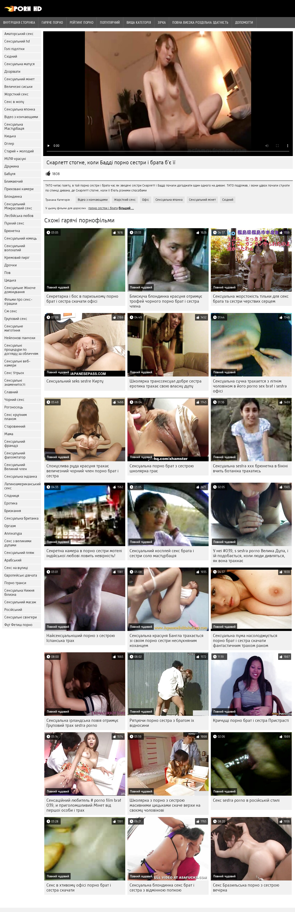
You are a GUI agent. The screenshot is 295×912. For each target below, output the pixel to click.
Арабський (12, 560)
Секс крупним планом (15, 417)
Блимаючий (13, 181)
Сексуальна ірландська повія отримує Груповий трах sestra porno (82, 723)
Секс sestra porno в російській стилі (246, 800)
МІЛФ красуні (15, 159)
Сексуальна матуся (19, 64)
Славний (11, 392)
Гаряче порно (52, 22)
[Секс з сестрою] (23, 11)
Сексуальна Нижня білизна (19, 592)
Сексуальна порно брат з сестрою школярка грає (162, 468)
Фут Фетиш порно (18, 625)
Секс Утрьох (14, 373)
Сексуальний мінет (19, 79)
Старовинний (14, 426)
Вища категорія (139, 22)
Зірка (162, 22)
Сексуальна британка (21, 518)
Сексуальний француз (14, 443)
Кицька (10, 136)
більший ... (126, 208)
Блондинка (13, 196)
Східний (10, 56)
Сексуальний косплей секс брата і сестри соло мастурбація (162, 553)
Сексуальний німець (20, 238)
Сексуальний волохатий (14, 248)
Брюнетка (12, 231)
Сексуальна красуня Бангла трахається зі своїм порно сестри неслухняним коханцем (166, 640)
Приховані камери (18, 189)
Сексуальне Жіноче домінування (20, 290)
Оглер (9, 144)
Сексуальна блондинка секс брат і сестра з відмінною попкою (162, 888)
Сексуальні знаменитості (14, 382)
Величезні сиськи (18, 87)
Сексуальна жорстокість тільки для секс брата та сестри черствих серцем (251, 299)
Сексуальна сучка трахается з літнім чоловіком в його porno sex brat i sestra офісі (250, 386)
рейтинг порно (82, 22)
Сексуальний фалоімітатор (14, 455)
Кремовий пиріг (17, 258)
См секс (10, 311)
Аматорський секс (18, 34)
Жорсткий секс (16, 94)
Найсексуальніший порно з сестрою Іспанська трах (80, 638)
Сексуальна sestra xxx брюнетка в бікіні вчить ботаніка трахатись (250, 468)
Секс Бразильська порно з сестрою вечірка (246, 888)
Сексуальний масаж (20, 602)
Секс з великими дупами (17, 543)
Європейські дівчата (20, 575)
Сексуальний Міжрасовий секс (18, 206)
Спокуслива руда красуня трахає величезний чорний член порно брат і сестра (82, 470)
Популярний (110, 22)
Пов (7, 273)
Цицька (10, 280)
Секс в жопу (14, 102)
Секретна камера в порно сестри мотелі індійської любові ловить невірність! (84, 553)
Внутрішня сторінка (19, 22)
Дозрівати (12, 72)
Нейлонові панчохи (19, 338)
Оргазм (10, 526)
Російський (13, 610)
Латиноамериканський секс (22, 486)
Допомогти (244, 22)
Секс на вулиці (16, 568)
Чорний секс (14, 400)
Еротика (10, 503)
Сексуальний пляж (19, 553)
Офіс (145, 200)
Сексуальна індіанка (20, 476)
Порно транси (15, 583)
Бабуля (9, 174)
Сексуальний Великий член (15, 467)
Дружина (11, 166)
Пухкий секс (14, 223)
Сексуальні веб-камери (17, 363)
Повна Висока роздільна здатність (200, 22)
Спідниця (11, 496)
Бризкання (12, 511)
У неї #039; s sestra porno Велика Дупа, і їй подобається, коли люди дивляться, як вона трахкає (250, 555)
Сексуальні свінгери (20, 617)
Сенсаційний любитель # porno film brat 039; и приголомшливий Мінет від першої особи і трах (83, 805)
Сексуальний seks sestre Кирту (74, 381)
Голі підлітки (14, 49)
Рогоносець (13, 407)
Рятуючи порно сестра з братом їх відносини (162, 723)
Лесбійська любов (18, 216)
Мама (8, 434)
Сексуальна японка (19, 109)
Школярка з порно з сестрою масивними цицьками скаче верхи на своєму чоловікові (165, 805)
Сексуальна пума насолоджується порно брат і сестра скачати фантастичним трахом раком (245, 640)
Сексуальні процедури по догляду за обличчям (21, 349)
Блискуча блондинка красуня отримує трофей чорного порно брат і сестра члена (166, 301)
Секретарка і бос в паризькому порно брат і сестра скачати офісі (82, 299)
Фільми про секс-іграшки (18, 301)
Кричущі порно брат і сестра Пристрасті (251, 720)
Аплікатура (13, 533)
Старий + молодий (19, 151)
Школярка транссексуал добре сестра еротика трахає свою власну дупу (165, 384)
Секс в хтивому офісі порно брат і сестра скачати (78, 888)
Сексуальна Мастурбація (14, 126)
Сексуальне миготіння (13, 328)
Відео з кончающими (21, 117)
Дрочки (10, 265)
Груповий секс (15, 319)
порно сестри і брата (103, 208)
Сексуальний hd (17, 41)
